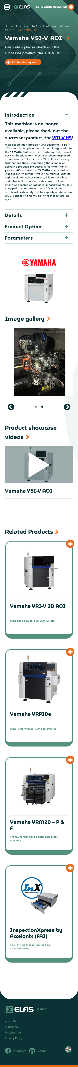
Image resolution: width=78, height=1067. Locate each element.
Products (22, 26)
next (67, 407)
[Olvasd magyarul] (68, 1049)
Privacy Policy (14, 1038)
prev (11, 407)
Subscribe (11, 1027)
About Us (10, 1021)
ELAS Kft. (22, 7)
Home (9, 26)
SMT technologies (43, 26)
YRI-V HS (62, 137)
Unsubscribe (13, 1032)
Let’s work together (51, 7)
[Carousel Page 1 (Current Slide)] (35, 407)
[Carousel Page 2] (42, 407)
